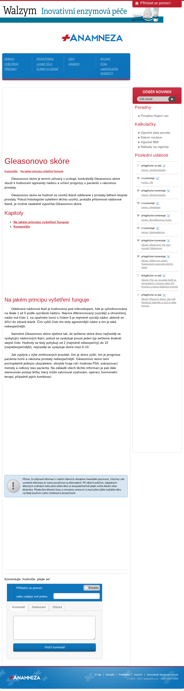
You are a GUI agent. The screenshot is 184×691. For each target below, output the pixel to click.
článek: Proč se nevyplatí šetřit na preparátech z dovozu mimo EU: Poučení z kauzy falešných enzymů (159, 283)
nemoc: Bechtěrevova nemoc (156, 220)
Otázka (57, 607)
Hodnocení (39, 607)
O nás (98, 674)
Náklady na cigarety (155, 147)
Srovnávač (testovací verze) (162, 674)
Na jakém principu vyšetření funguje (42, 171)
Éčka (104, 64)
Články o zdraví (47, 69)
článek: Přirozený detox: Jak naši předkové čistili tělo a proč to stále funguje (158, 302)
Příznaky (10, 69)
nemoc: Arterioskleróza (153, 232)
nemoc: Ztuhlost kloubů (153, 170)
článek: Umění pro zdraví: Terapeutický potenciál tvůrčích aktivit (157, 264)
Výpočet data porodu (155, 132)
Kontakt (110, 674)
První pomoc (45, 59)
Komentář (18, 607)
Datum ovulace (151, 137)
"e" (164, 165)
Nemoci (9, 59)
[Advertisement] (42, 121)
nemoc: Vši (147, 182)
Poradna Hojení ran (155, 116)
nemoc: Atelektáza (150, 207)
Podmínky (124, 674)
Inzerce (138, 674)
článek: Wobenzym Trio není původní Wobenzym (156, 246)
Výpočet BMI (150, 142)
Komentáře (11, 171)
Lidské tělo (44, 64)
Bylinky (106, 59)
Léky (71, 59)
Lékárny (74, 64)
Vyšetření (11, 64)
